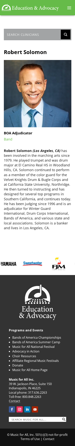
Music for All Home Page (30, 370)
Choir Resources (24, 356)
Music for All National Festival (33, 347)
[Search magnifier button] (65, 34)
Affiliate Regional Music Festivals (35, 361)
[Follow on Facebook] (12, 409)
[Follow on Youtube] (35, 409)
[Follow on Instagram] (20, 409)
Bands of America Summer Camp (36, 342)
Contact (14, 401)
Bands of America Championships (36, 337)
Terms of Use (30, 439)
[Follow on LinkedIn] (27, 409)
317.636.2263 (37, 392)
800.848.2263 (31, 397)
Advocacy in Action (25, 351)
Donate (17, 365)
